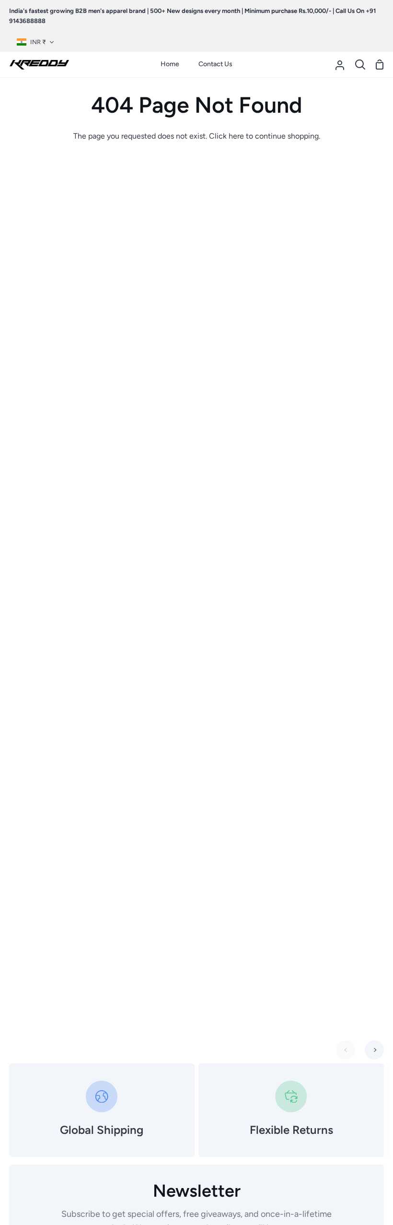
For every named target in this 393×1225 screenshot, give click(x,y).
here (236, 136)
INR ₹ (38, 42)
